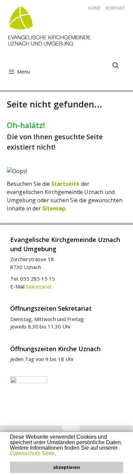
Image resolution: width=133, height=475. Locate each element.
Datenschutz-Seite (32, 453)
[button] (58, 454)
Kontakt (115, 8)
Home (94, 8)
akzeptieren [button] (66, 467)
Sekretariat (39, 286)
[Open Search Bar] (116, 65)
